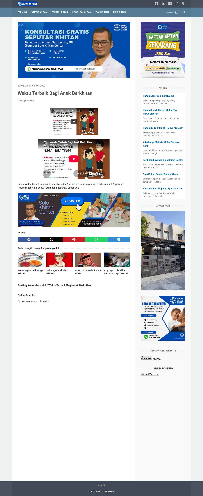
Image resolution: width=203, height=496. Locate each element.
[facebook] (156, 3)
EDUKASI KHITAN (60, 12)
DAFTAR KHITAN (39, 12)
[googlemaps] (183, 3)
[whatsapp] (96, 239)
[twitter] (163, 3)
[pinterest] (74, 239)
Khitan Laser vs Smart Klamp (158, 96)
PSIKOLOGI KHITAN (81, 12)
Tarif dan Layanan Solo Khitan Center (163, 160)
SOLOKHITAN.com (105, 491)
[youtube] (170, 3)
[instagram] (176, 3)
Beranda (22, 12)
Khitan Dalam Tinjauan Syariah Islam (162, 188)
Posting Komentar (26, 100)
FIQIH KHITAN (102, 12)
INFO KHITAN (119, 12)
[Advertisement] (163, 425)
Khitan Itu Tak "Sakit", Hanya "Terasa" (163, 128)
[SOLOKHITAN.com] (29, 4)
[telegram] (119, 239)
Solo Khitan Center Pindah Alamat (161, 174)
